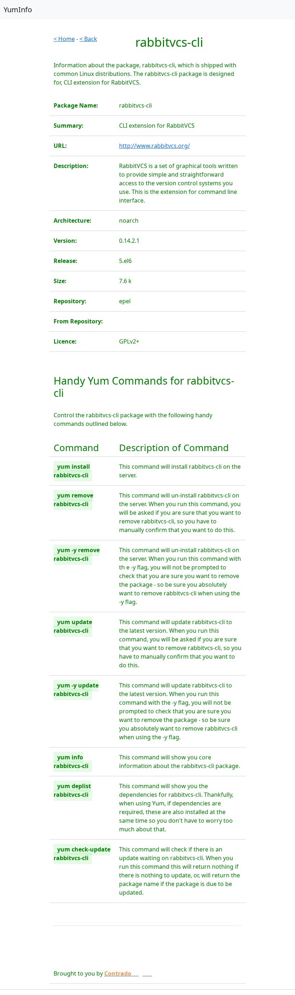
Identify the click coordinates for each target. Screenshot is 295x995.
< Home (64, 39)
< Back (88, 39)
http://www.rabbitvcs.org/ (154, 146)
